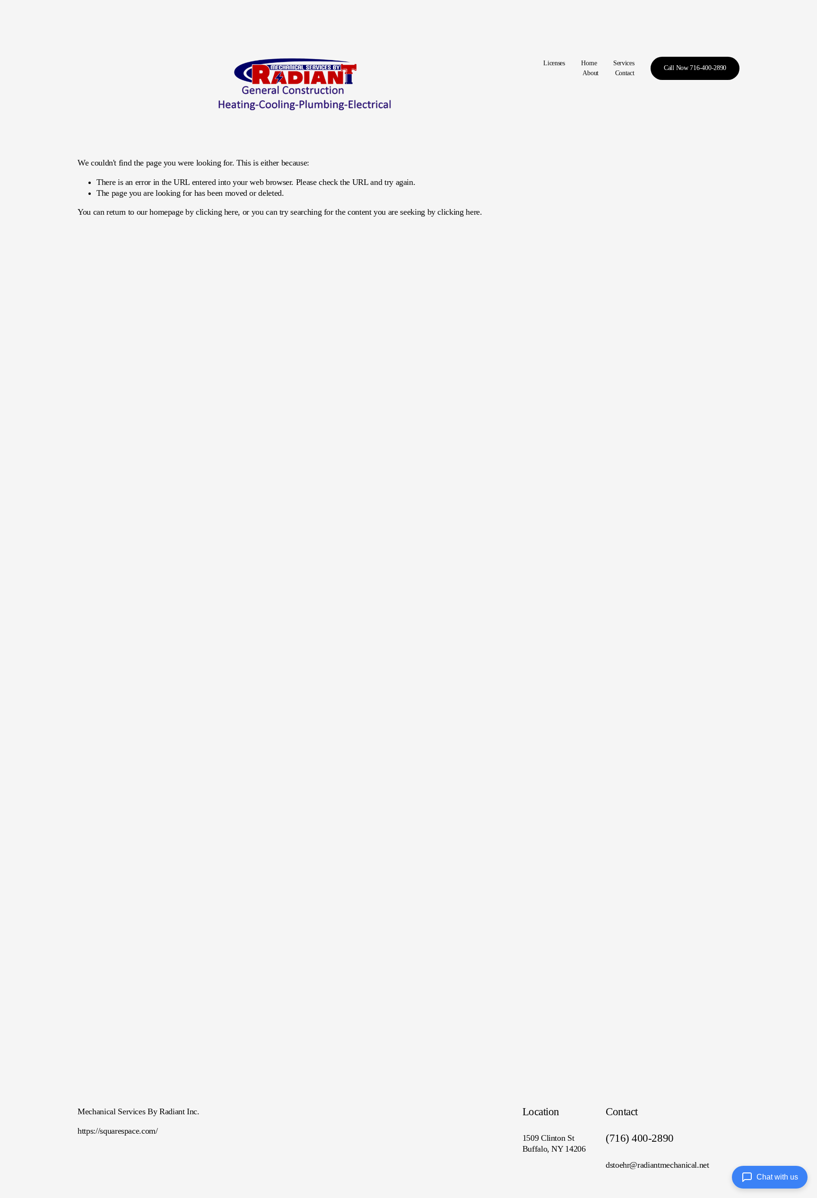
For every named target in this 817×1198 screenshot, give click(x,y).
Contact (624, 73)
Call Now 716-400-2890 (695, 67)
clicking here (217, 212)
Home (589, 63)
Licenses (554, 63)
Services (623, 63)
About (590, 73)
